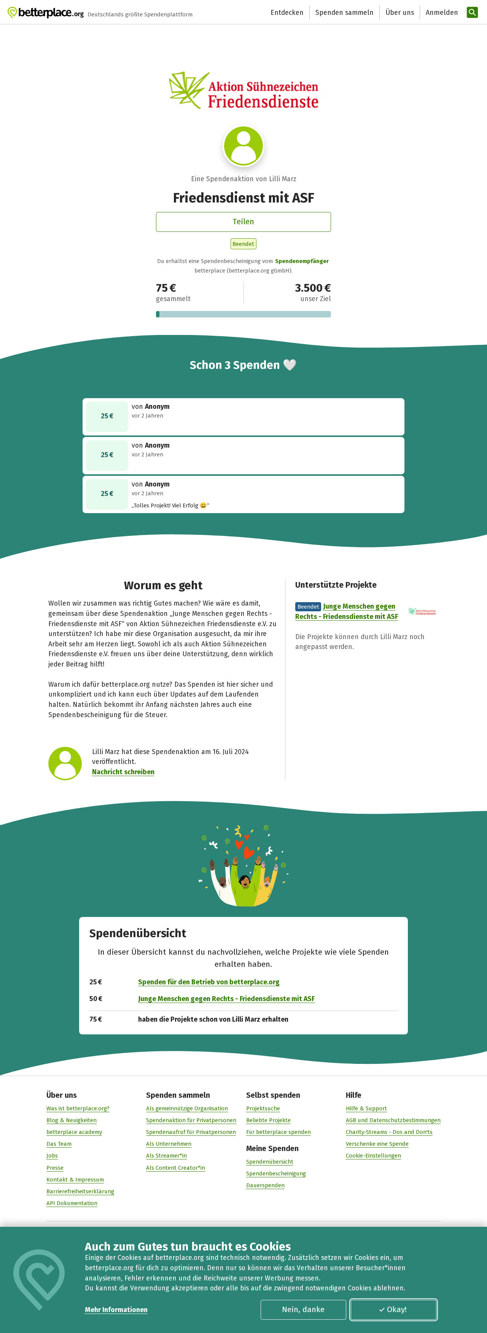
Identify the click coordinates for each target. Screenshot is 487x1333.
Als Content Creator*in (175, 1167)
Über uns (399, 12)
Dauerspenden (265, 1185)
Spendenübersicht (269, 1161)
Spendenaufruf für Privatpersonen (191, 1132)
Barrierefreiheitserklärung (80, 1191)
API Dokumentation (71, 1203)
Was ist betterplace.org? (78, 1108)
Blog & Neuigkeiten (71, 1120)
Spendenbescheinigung (276, 1173)
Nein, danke (303, 1309)
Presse (55, 1167)
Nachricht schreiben (123, 772)
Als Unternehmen (168, 1143)
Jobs (52, 1155)
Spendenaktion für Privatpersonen (191, 1120)
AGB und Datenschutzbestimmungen (393, 1120)
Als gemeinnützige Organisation (187, 1108)
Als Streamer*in (166, 1155)
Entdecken (287, 12)
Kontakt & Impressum (75, 1179)
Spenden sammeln (344, 12)
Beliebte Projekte (268, 1120)
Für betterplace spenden (278, 1132)
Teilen (243, 221)
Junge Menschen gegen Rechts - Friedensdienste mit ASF (226, 999)
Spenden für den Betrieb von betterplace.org (209, 982)
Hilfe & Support (366, 1108)
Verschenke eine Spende (377, 1143)
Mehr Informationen (116, 1310)
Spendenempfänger (302, 261)
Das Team (59, 1143)
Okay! (397, 1309)
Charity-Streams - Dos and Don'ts (389, 1132)
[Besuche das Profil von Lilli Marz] (244, 146)
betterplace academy (74, 1132)
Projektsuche (263, 1108)
